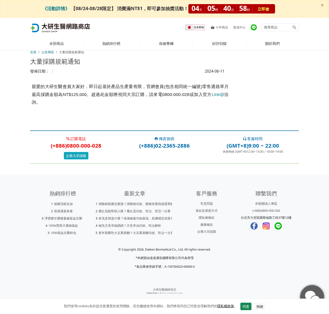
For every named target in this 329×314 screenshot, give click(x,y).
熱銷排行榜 (111, 43)
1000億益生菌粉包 (63, 233)
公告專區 (47, 52)
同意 (246, 306)
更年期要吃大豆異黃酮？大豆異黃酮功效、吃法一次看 (136, 233)
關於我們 (272, 43)
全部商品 (56, 43)
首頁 (33, 52)
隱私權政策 (225, 306)
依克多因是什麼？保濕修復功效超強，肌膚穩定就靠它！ (138, 218)
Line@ (218, 94)
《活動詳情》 (56, 8)
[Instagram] (266, 226)
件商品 (222, 27)
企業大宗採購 (76, 155)
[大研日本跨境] (196, 27)
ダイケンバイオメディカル (171, 293)
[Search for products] (294, 27)
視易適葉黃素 (63, 211)
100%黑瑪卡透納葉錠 (63, 225)
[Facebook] (254, 226)
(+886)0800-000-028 (266, 210)
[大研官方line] (254, 27)
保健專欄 (166, 43)
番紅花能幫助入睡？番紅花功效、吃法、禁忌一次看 (135, 211)
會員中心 (239, 27)
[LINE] (278, 226)
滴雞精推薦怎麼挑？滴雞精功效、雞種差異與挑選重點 (136, 204)
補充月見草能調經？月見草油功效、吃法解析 (130, 225)
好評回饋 (219, 43)
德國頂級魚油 (63, 204)
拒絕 (260, 306)
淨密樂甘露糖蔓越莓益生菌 (63, 218)
